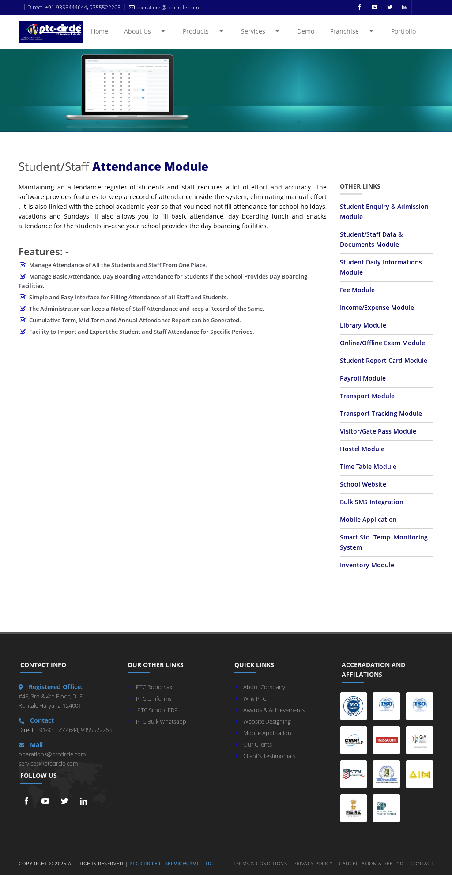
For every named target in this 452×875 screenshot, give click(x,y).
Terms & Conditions (260, 863)
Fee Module (357, 290)
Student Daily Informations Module (381, 267)
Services (258, 31)
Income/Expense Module (377, 308)
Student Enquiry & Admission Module (384, 212)
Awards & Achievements (274, 710)
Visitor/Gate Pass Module (378, 431)
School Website (363, 484)
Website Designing (267, 721)
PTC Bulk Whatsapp (161, 721)
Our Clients (257, 744)
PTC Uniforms (153, 698)
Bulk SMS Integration (371, 502)
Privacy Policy (313, 863)
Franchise (349, 31)
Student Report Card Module (383, 361)
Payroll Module (363, 378)
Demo (305, 31)
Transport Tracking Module (381, 414)
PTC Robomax (154, 687)
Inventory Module (367, 565)
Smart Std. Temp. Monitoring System (384, 542)
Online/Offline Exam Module (382, 343)
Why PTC (254, 698)
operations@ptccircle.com (52, 754)
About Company (264, 687)
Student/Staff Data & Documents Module (371, 239)
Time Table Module (368, 467)
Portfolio (403, 31)
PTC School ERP (157, 710)
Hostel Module (362, 449)
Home (99, 31)
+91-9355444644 (66, 7)
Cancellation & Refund (371, 863)
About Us (142, 31)
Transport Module (367, 396)
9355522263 (104, 7)
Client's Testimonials (269, 756)
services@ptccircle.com (48, 763)
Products (200, 31)
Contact (422, 863)
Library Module (363, 325)
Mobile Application (368, 520)
